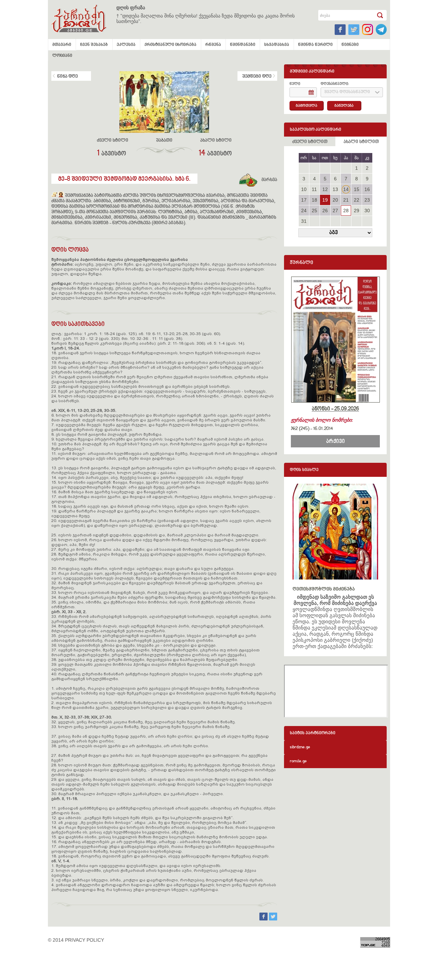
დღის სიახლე (304, 470)
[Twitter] (273, 918)
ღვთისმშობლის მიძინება (324, 589)
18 (314, 200)
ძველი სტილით (309, 142)
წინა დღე (67, 76)
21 (346, 200)
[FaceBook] (264, 918)
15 (356, 189)
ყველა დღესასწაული (347, 92)
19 (325, 200)
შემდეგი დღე (256, 76)
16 (367, 189)
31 (304, 221)
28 (346, 210)
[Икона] (61, 196)
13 (335, 189)
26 (325, 210)
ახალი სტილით (361, 142)
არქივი (335, 441)
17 (304, 200)
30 (367, 210)
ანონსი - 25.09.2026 (335, 409)
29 (356, 210)
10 (304, 189)
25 (314, 210)
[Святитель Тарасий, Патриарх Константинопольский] (54, 196)
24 (304, 210)
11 (314, 189)
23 (367, 200)
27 (335, 210)
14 (346, 189)
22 (356, 200)
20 (335, 200)
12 (325, 189)
